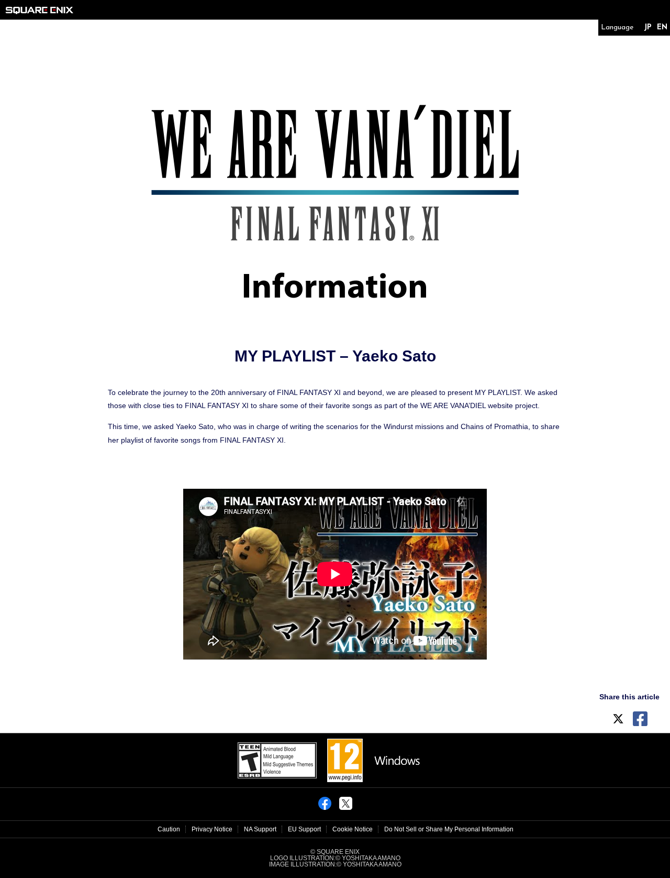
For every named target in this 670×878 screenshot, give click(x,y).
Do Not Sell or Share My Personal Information (448, 829)
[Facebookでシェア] (324, 806)
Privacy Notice (212, 829)
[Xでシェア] (345, 806)
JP (648, 27)
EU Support (304, 829)
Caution (169, 829)
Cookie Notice (352, 829)
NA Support (260, 829)
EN (662, 27)
